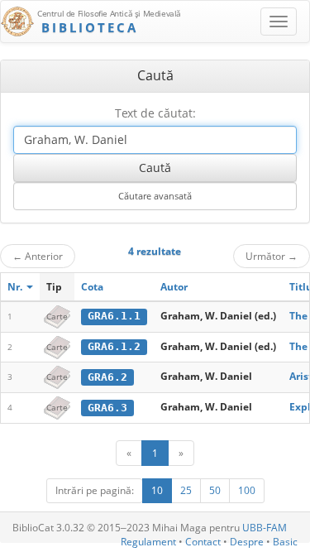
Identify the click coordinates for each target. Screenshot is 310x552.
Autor (174, 287)
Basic (285, 542)
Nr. (16, 287)
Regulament (148, 542)
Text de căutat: (155, 113)
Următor (272, 255)
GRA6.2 (107, 377)
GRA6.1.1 (114, 316)
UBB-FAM (264, 528)
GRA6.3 (107, 407)
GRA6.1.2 (114, 346)
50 (215, 490)
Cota (92, 287)
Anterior (37, 255)
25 (186, 490)
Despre (247, 542)
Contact (203, 542)
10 (157, 490)
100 (246, 490)
